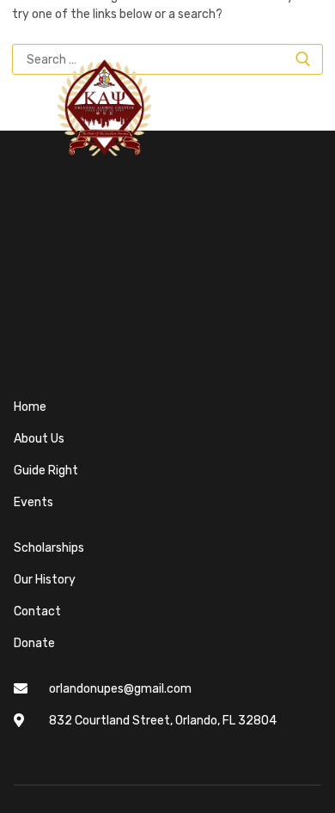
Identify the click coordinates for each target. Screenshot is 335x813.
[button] (28, 108)
